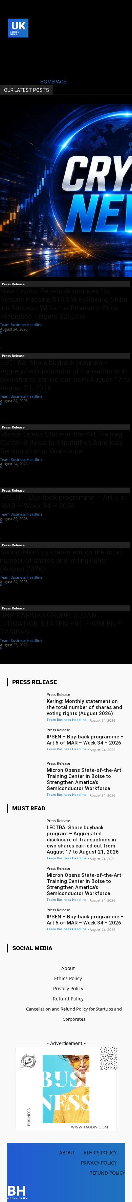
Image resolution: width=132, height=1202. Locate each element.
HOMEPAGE (53, 81)
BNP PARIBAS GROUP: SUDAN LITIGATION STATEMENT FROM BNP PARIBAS (60, 623)
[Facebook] (12, 46)
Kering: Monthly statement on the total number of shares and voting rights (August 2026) (60, 560)
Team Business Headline (21, 324)
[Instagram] (22, 46)
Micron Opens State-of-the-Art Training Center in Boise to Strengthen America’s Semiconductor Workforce (61, 442)
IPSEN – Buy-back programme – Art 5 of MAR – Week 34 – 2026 (63, 501)
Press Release (13, 284)
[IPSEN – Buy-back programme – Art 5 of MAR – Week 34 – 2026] (24, 741)
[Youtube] (22, 57)
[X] (12, 57)
